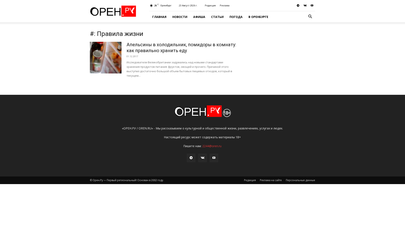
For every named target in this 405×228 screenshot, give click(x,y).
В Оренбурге (258, 17)
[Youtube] (312, 5)
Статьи (217, 17)
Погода (236, 17)
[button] (310, 17)
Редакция (210, 5)
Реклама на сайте (271, 180)
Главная (159, 17)
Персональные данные (300, 180)
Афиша (199, 17)
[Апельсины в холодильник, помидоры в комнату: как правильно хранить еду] (106, 57)
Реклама (225, 5)
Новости (179, 17)
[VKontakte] (305, 5)
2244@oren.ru (211, 146)
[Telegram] (298, 5)
